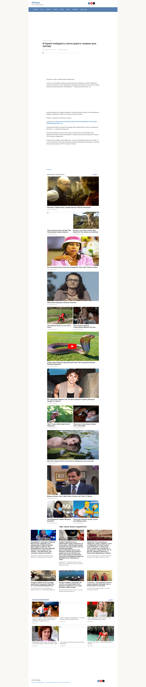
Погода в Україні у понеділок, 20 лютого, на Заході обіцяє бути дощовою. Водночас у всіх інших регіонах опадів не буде (70, 585)
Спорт (62, 9)
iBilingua (36, 2)
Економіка (64, 49)
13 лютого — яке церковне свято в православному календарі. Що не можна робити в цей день (99, 584)
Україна (48, 9)
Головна (35, 9)
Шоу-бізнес (84, 9)
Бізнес (55, 9)
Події (68, 9)
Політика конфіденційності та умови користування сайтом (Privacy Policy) (51, 682)
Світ (42, 9)
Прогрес (75, 9)
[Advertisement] (73, 24)
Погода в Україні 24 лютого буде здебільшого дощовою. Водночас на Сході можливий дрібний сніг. (42, 584)
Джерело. (49, 169)
